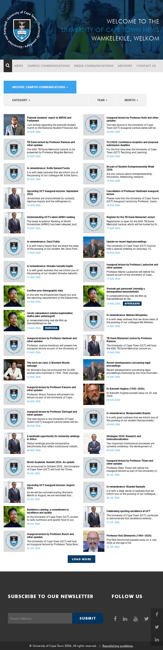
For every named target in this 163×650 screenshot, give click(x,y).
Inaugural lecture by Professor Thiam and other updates (130, 462)
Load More (81, 559)
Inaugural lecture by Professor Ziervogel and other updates (52, 413)
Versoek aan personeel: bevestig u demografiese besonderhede (126, 290)
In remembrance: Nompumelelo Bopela (128, 413)
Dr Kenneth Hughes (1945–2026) (126, 388)
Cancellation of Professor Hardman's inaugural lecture (133, 193)
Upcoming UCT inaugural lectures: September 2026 (52, 193)
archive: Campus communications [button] (39, 87)
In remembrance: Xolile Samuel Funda (48, 168)
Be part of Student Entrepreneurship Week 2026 (130, 168)
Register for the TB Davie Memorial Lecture (131, 217)
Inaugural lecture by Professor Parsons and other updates (51, 389)
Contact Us (146, 65)
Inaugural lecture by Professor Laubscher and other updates (132, 266)
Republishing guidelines (118, 645)
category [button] (20, 100)
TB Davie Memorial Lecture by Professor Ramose (129, 340)
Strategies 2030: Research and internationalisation (124, 438)
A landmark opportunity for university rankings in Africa (53, 438)
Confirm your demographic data (45, 290)
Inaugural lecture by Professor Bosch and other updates (50, 536)
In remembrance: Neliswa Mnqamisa (127, 315)
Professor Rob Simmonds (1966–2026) (129, 535)
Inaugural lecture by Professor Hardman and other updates (52, 340)
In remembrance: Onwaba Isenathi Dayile (50, 266)
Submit (88, 618)
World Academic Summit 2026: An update (50, 462)
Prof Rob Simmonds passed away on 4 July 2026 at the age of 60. (132, 541)
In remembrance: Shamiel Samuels (126, 486)
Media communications (94, 65)
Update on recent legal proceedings (126, 241)
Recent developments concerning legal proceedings (128, 364)
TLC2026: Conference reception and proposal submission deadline (132, 144)
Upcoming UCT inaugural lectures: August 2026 (50, 487)
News (18, 65)
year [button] (101, 100)
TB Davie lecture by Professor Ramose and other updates (51, 144)
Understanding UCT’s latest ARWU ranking (51, 217)
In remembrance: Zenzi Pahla (43, 241)
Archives (125, 65)
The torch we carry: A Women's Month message (48, 364)
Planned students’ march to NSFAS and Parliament (49, 119)
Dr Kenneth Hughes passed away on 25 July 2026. (132, 394)
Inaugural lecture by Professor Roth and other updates (132, 119)
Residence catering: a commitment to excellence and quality (48, 511)
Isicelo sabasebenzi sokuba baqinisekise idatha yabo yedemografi (50, 315)
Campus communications (48, 65)
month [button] (130, 100)
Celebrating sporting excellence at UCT (128, 511)
